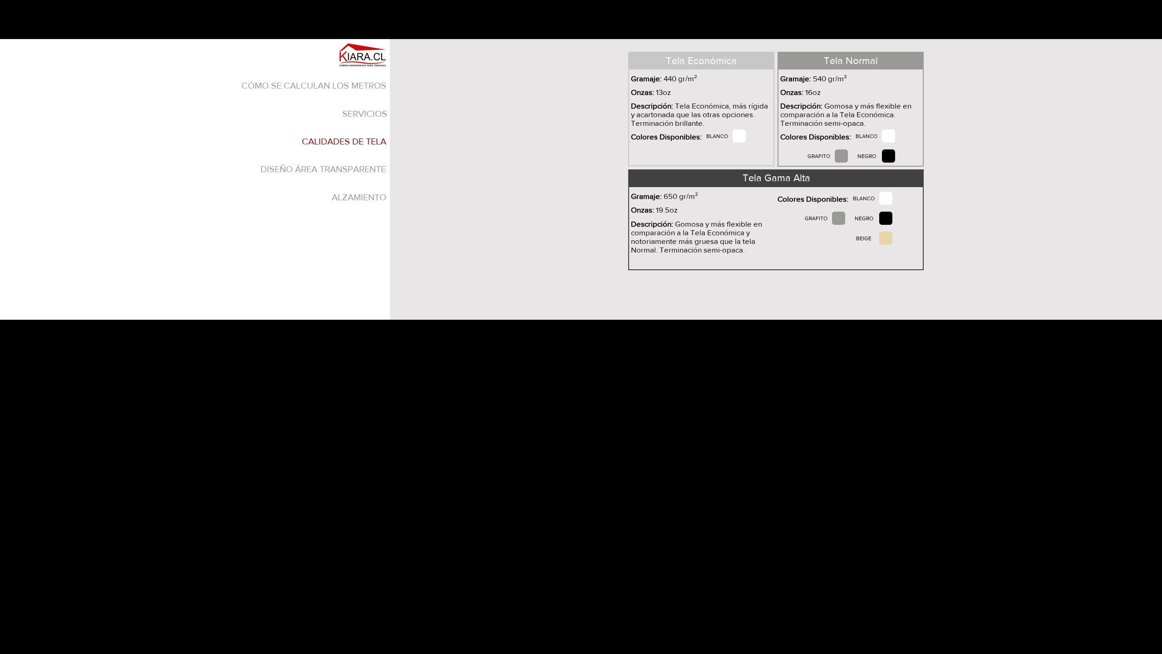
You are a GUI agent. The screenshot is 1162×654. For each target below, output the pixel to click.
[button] (344, 141)
